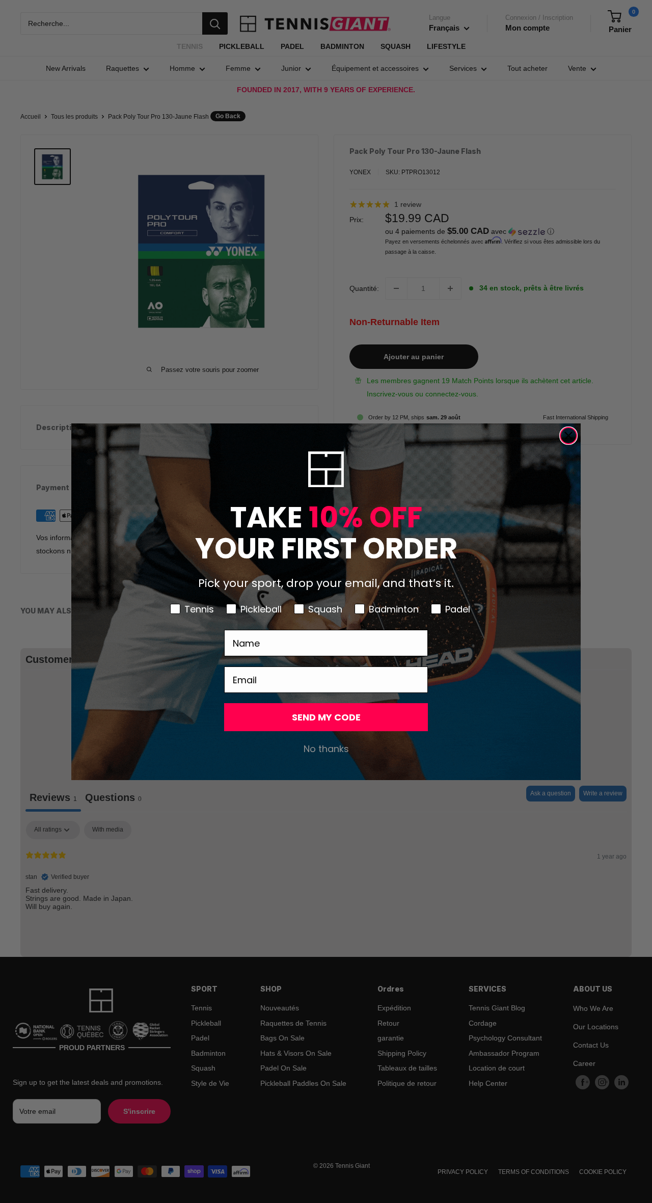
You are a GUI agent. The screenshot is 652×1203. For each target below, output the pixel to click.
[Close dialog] (568, 435)
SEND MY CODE (326, 717)
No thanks (326, 748)
